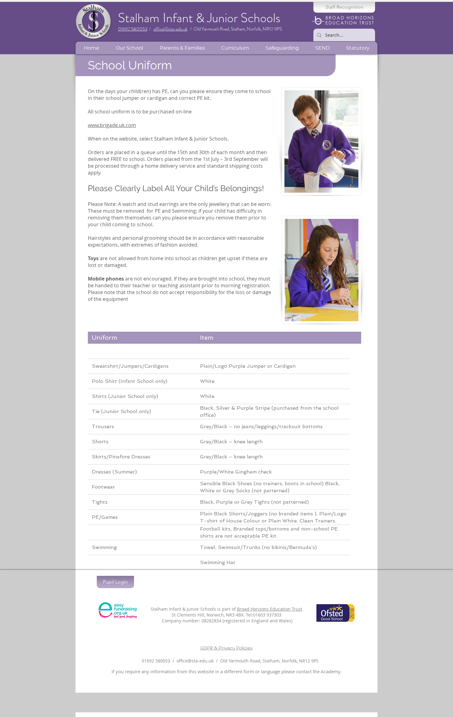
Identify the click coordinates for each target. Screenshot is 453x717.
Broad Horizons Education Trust (269, 609)
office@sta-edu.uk (170, 29)
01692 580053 (132, 29)
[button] (129, 48)
